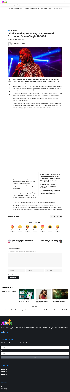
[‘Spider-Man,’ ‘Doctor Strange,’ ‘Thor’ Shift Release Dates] (60, 294)
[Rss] (7, 332)
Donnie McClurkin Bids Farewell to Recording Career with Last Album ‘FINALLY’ (50, 180)
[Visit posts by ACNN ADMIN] (10, 44)
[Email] (11, 40)
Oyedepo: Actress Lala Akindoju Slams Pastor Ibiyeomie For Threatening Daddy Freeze (50, 191)
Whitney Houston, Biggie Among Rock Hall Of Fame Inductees (42, 301)
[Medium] (4, 332)
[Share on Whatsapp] (9, 87)
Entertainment (13, 30)
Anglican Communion (15, 309)
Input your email (5, 350)
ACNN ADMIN (16, 43)
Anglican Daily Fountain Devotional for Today (33, 309)
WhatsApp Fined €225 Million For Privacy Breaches (26, 300)
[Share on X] (9, 40)
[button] (62, 1)
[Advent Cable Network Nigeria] (4, 1)
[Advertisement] (35, 19)
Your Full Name (4, 345)
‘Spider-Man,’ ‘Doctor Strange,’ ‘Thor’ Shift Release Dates (59, 300)
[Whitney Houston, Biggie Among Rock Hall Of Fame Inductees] (43, 294)
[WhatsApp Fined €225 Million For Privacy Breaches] (26, 294)
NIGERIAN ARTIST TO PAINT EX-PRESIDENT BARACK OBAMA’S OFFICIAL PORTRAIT (10, 291)
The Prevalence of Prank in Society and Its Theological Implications (48, 186)
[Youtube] (2, 332)
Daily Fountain (49, 309)
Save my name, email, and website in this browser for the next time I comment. (25, 274)
